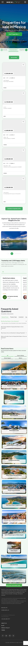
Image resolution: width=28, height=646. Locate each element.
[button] (3, 2)
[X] (13, 635)
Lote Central (5, 192)
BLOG (2, 625)
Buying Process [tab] (5, 317)
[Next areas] (12, 253)
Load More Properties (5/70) (14, 208)
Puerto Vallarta (20, 355)
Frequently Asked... (13, 49)
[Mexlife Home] (13, 2)
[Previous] (2, 50)
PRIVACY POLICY (5, 627)
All (7, 355)
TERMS (3, 630)
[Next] (26, 50)
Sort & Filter (14, 57)
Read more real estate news (13, 585)
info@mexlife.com (5, 610)
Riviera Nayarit (7, 358)
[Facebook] (2, 635)
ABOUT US (4, 623)
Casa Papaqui (6, 80)
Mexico (20, 358)
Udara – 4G (5, 137)
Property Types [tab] (13, 317)
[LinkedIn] (6, 635)
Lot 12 (4, 107)
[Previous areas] (8, 253)
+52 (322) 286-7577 (5, 618)
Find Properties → (14, 34)
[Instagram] (9, 635)
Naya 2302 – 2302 (6, 165)
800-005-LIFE (4, 607)
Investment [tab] (21, 317)
